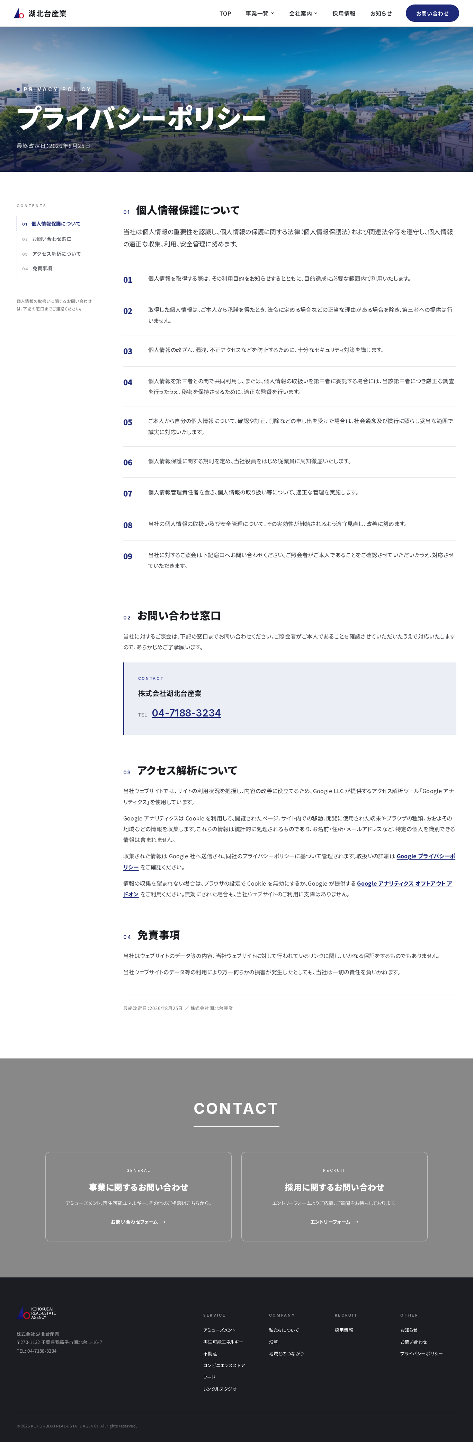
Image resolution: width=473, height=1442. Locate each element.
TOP (225, 13)
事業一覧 (257, 13)
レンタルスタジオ (220, 1389)
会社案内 (300, 13)
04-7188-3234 (186, 713)
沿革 (273, 1341)
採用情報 (344, 13)
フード (209, 1377)
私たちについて (284, 1330)
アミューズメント (219, 1330)
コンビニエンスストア (224, 1365)
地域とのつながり (286, 1353)
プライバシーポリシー (421, 1353)
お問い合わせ (432, 13)
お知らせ (381, 13)
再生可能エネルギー (223, 1341)
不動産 (210, 1353)
